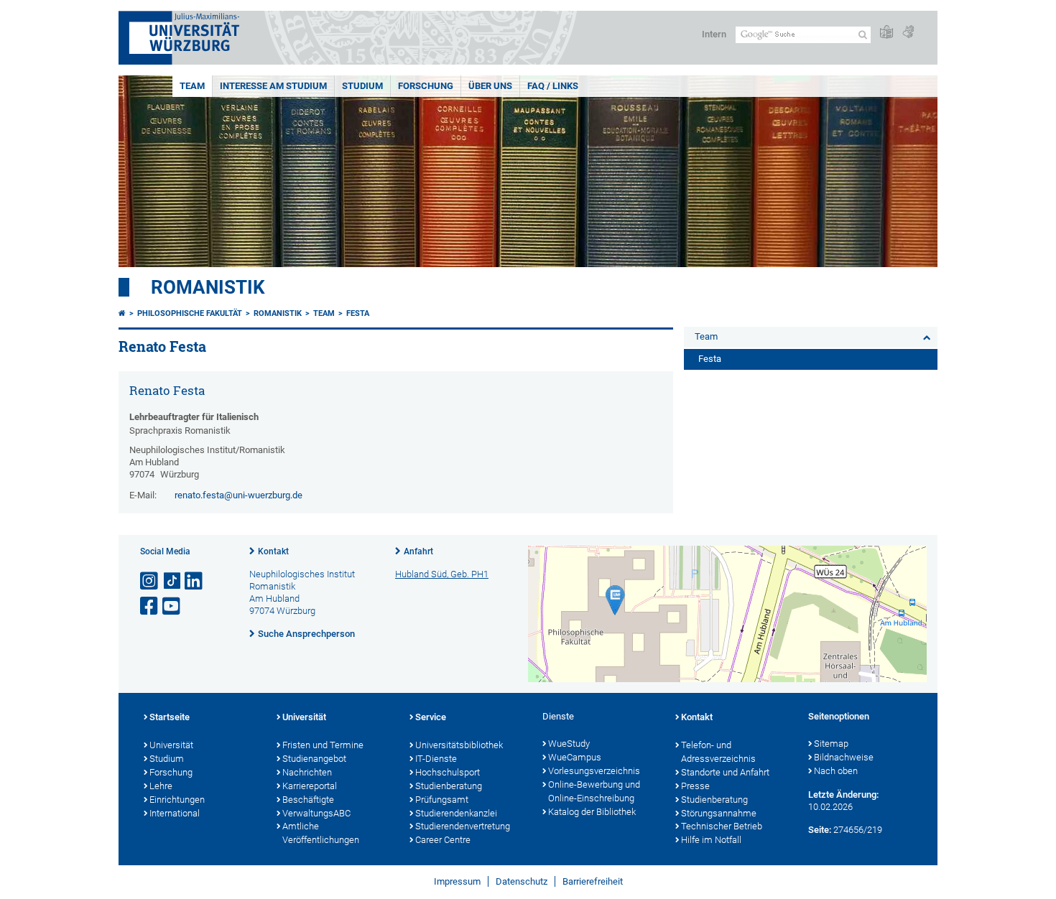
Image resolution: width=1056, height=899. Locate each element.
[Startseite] (122, 313)
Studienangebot (314, 758)
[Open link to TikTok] (172, 581)
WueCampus (574, 757)
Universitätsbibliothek (459, 745)
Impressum (457, 881)
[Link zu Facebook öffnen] (150, 606)
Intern (714, 34)
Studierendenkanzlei (456, 813)
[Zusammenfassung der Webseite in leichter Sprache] (886, 32)
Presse (695, 786)
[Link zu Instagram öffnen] (150, 581)
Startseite (169, 717)
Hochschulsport (447, 772)
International (174, 813)
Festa (357, 313)
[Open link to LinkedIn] (195, 581)
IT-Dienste (436, 758)
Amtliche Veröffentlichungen (320, 833)
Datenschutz (521, 881)
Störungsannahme (718, 813)
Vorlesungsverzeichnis (594, 770)
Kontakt (273, 551)
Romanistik (208, 287)
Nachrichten (307, 772)
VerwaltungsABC (316, 813)
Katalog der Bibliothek (592, 811)
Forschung (425, 85)
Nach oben (836, 770)
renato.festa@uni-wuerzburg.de (238, 495)
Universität (171, 745)
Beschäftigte (308, 799)
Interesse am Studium (273, 85)
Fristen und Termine (322, 745)
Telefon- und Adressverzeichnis (718, 752)
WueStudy (569, 743)
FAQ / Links (552, 85)
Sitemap (831, 743)
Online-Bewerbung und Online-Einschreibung (594, 791)
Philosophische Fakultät (189, 313)
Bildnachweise (844, 757)
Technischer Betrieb (721, 826)
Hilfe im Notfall (711, 839)
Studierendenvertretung (462, 826)
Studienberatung (448, 786)
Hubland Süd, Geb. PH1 (441, 574)
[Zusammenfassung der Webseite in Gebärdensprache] (908, 32)
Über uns (490, 85)
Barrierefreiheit (592, 881)
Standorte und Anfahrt (725, 772)
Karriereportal (309, 786)
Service (430, 717)
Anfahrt (418, 551)
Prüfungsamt (441, 799)
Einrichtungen (177, 799)
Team (192, 85)
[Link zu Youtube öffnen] (172, 606)
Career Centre (443, 839)
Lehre (160, 786)
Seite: (819, 829)
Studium (362, 85)
